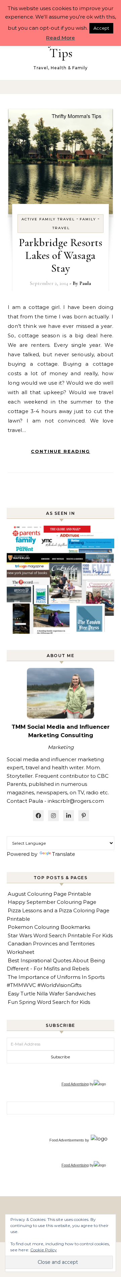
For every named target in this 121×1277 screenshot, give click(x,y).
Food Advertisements (66, 1140)
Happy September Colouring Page (52, 902)
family (88, 219)
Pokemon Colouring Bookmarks (49, 927)
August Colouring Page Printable (49, 894)
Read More (60, 37)
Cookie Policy (43, 1249)
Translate (63, 854)
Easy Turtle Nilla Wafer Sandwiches (51, 993)
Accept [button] (101, 28)
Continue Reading (60, 451)
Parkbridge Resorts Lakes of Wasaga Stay (60, 255)
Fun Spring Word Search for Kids (49, 1002)
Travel (61, 228)
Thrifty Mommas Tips (61, 46)
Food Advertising (75, 1084)
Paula (85, 283)
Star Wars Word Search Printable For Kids (60, 935)
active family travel (48, 219)
